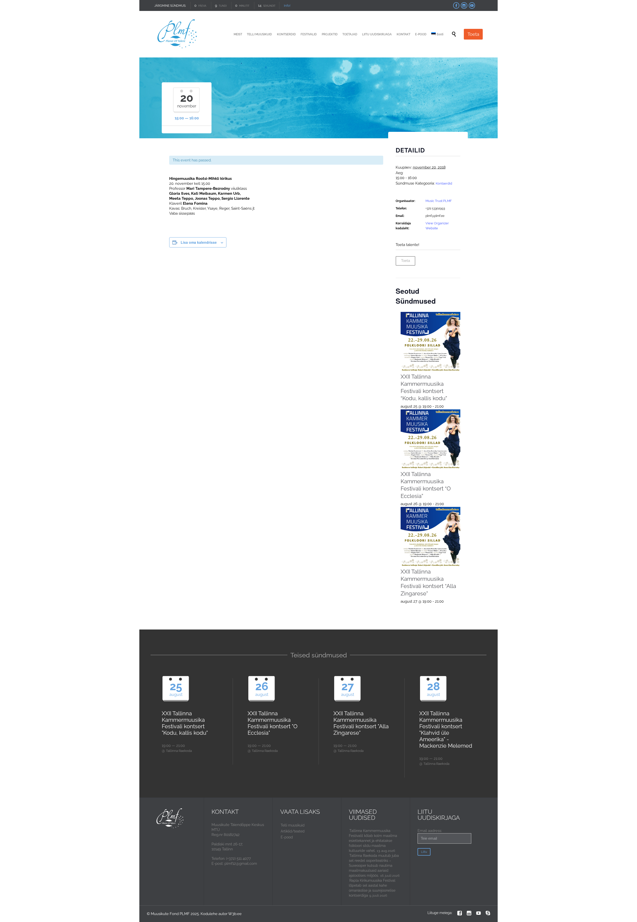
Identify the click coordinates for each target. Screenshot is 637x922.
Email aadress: (430, 830)
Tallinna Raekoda (179, 751)
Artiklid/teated (293, 831)
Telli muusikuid (293, 825)
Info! (287, 5)
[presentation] (431, 342)
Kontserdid (444, 183)
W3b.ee (235, 914)
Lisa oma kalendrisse (199, 242)
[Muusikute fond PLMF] (177, 34)
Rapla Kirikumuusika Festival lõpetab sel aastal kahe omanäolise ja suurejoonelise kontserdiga (372, 887)
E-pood (287, 837)
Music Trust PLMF (438, 201)
